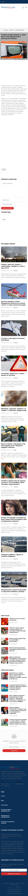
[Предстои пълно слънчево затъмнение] (4, 621)
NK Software (15, 884)
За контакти (4, 805)
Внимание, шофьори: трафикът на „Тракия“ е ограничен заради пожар (13, 409)
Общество (16, 270)
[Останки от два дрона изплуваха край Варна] (14, 328)
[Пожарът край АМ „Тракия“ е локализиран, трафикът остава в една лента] (14, 254)
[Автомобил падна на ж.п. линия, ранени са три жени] (14, 363)
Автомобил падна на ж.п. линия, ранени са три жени (12, 374)
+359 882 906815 (19, 784)
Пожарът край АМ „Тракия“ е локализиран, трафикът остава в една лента (13, 266)
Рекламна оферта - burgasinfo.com (14, 889)
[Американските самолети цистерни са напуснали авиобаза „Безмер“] (14, 579)
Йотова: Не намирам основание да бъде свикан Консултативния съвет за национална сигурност (14, 519)
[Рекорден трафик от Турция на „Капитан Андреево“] (14, 544)
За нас (3, 796)
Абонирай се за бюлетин (14, 873)
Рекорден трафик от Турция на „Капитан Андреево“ (12, 555)
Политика (16, 342)
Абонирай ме (14, 750)
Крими (15, 59)
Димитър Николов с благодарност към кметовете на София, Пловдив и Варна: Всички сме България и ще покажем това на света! (17, 660)
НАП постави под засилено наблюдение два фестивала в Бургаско (18, 649)
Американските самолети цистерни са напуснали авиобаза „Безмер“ (13, 590)
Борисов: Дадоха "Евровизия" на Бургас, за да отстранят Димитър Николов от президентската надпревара (17, 710)
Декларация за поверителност (14, 891)
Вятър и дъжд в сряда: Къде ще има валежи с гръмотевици (17, 640)
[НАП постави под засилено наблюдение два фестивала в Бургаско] (4, 650)
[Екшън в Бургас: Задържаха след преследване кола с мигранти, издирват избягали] (14, 434)
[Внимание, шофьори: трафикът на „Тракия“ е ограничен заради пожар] (14, 398)
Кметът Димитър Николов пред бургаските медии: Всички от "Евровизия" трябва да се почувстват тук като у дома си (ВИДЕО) (17, 698)
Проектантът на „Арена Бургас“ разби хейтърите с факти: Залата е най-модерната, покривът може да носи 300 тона (18, 675)
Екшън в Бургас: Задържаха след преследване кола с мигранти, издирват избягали (13, 445)
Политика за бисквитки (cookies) (14, 893)
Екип (2, 800)
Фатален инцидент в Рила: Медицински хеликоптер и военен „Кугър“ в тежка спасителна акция (13, 303)
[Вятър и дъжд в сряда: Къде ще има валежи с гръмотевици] (4, 641)
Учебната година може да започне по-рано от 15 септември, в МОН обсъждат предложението (13, 482)
